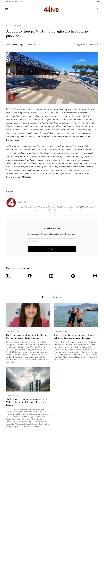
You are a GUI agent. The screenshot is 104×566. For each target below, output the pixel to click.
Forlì (9, 25)
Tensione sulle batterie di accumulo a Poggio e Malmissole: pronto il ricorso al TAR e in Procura (27, 402)
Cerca (98, 2)
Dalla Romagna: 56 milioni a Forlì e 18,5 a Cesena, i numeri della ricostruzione (26, 336)
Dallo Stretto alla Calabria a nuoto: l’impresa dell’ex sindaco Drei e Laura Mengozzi (75, 336)
